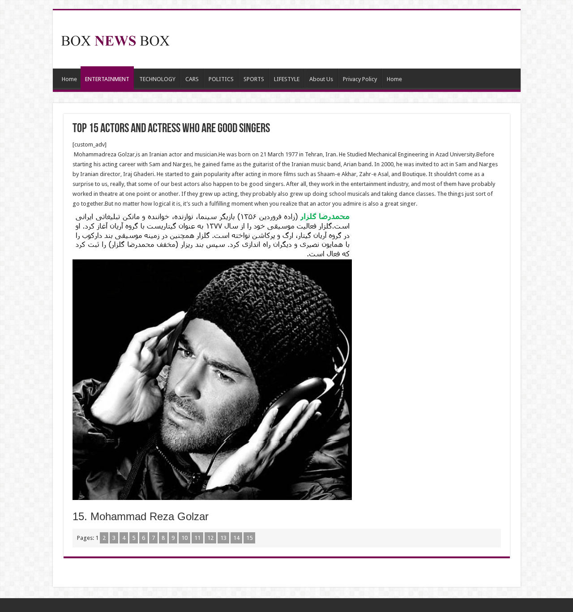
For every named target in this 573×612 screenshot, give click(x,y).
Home (69, 79)
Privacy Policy (360, 79)
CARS (192, 79)
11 (197, 537)
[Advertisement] (351, 39)
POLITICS (221, 79)
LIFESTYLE (286, 79)
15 (249, 537)
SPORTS (254, 79)
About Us (321, 79)
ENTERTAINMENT (107, 79)
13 (223, 537)
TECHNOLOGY (157, 79)
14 (236, 537)
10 (184, 537)
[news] (115, 39)
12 (210, 537)
